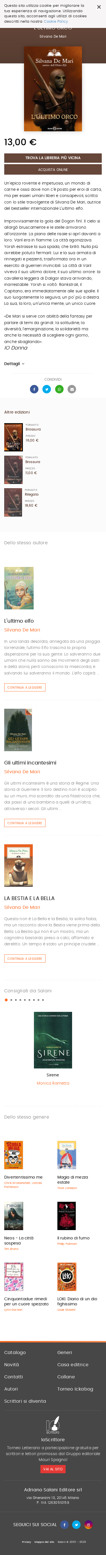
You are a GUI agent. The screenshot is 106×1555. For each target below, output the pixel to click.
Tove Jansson (67, 1188)
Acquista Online (53, 170)
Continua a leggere (24, 687)
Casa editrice (73, 1365)
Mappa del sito (44, 1542)
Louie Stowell (66, 1309)
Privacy (26, 1542)
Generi (64, 1352)
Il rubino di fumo (73, 1238)
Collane (66, 1377)
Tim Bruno (11, 1249)
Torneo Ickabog (75, 1389)
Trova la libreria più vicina (53, 158)
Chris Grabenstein (17, 1183)
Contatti (13, 1377)
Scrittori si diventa (25, 1401)
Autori (11, 1389)
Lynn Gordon (13, 1309)
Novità (11, 1365)
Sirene (53, 1075)
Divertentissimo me (23, 1177)
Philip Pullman (67, 1244)
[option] (53, 1050)
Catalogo (15, 1352)
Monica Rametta (53, 1083)
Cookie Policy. (56, 21)
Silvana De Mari (53, 36)
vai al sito (52, 1469)
